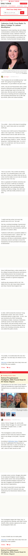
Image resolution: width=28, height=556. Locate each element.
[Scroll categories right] (27, 6)
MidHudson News (13, 441)
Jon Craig (6, 76)
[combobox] (11, 12)
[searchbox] (12, 12)
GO (22, 12)
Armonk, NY (4, 20)
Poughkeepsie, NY (6, 372)
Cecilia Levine (7, 419)
